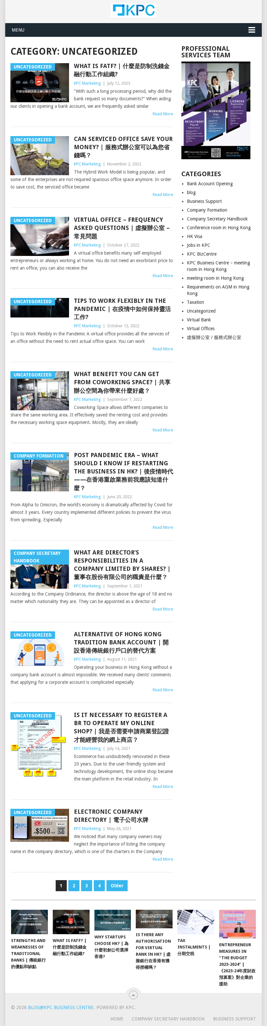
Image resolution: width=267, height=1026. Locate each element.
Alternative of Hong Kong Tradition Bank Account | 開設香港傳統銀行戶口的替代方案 (121, 642)
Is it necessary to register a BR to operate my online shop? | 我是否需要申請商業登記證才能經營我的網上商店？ (121, 727)
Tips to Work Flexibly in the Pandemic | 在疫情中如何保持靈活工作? (122, 308)
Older (117, 885)
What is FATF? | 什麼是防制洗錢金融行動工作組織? (122, 70)
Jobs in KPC (198, 245)
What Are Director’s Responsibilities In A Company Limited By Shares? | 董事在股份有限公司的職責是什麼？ (122, 565)
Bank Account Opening (210, 183)
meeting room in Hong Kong (215, 278)
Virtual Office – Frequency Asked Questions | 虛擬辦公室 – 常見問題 (122, 227)
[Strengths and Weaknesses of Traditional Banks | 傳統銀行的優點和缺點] (29, 922)
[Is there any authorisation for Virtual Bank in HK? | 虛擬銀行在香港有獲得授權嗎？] (154, 919)
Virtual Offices (201, 328)
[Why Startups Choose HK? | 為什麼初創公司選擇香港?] (112, 920)
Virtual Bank (199, 319)
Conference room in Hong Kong (219, 227)
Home (116, 1018)
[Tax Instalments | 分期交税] (195, 922)
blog (191, 192)
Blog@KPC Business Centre (60, 1007)
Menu (18, 30)
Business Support (204, 201)
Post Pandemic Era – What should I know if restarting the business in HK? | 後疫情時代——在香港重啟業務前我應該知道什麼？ (123, 471)
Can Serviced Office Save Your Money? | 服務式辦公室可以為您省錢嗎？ (123, 147)
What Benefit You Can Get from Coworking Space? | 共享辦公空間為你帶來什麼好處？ (122, 382)
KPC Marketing (87, 83)
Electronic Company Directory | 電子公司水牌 (111, 815)
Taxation (195, 302)
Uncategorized (201, 311)
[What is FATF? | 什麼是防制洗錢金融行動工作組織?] (71, 922)
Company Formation (207, 210)
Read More (163, 113)
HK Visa (194, 236)
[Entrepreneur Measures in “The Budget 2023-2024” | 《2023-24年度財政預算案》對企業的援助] (237, 924)
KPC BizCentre (202, 254)
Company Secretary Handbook (217, 218)
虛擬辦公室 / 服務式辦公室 (214, 337)
